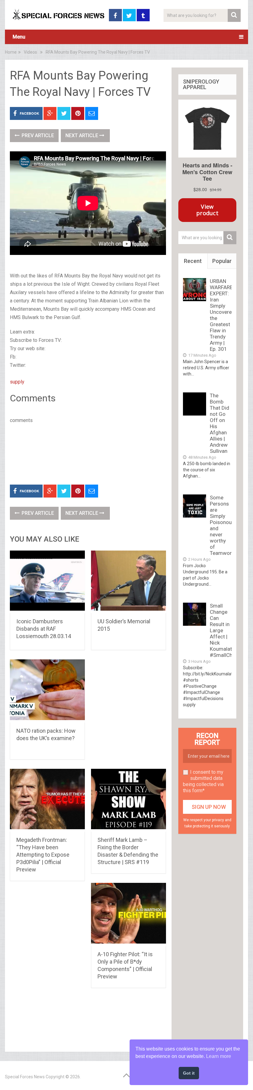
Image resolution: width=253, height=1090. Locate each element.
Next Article (82, 135)
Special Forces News (25, 1076)
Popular (222, 261)
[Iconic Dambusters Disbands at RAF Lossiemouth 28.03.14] (47, 582)
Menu (19, 37)
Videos (30, 52)
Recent (193, 261)
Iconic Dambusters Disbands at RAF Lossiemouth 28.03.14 (43, 628)
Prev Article (37, 135)
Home (11, 52)
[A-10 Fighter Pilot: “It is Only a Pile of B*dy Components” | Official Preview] (128, 914)
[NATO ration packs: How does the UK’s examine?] (47, 690)
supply (17, 382)
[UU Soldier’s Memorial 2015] (128, 582)
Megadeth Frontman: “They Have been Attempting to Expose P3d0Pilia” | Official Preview (42, 855)
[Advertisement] (122, 453)
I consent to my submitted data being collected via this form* (203, 781)
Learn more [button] (218, 1056)
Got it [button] (189, 1073)
